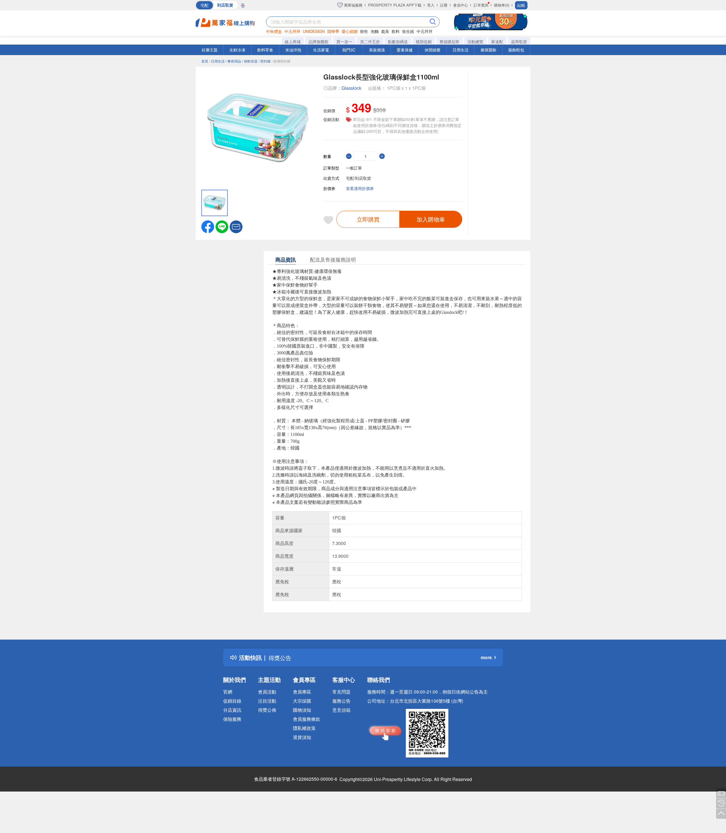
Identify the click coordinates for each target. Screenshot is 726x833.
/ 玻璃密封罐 (281, 61)
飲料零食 (265, 50)
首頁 (204, 61)
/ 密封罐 (265, 61)
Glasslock (351, 88)
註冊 (444, 5)
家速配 (497, 41)
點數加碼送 (398, 41)
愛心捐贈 (350, 31)
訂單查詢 (481, 5)
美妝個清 (377, 50)
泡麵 (375, 31)
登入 (430, 5)
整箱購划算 (449, 41)
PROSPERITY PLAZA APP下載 (394, 5)
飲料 (396, 31)
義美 (385, 31)
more (486, 657)
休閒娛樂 (432, 50)
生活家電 (321, 50)
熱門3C (348, 50)
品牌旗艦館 (318, 41)
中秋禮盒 (274, 31)
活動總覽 (475, 41)
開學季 (333, 31)
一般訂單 (354, 168)
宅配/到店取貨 (358, 178)
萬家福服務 (352, 5)
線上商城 (293, 41)
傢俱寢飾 (488, 50)
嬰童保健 (405, 50)
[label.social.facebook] (207, 226)
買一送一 (344, 41)
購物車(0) (501, 5)
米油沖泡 (293, 50)
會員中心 (460, 5)
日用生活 (460, 50)
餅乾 (364, 31)
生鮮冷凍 (237, 50)
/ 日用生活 (217, 61)
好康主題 (210, 50)
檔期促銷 (424, 41)
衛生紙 (408, 31)
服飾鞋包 (516, 50)
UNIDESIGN (314, 31)
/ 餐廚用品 (233, 61)
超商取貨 (519, 41)
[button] (236, 226)
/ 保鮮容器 (250, 61)
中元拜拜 (292, 31)
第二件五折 (370, 41)
